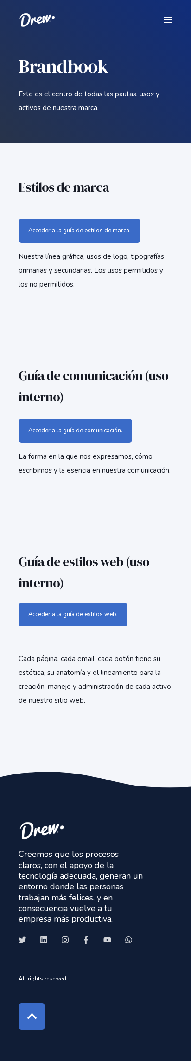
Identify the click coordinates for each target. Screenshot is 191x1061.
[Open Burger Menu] (168, 20)
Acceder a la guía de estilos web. (73, 614)
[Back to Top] (32, 1016)
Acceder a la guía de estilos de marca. (79, 230)
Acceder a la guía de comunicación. (75, 430)
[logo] (42, 830)
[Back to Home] (37, 19)
